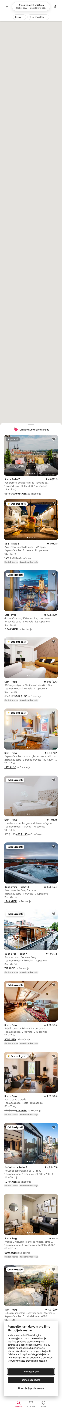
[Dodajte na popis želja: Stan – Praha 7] (53, 439)
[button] (21, 493)
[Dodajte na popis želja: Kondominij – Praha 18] (53, 846)
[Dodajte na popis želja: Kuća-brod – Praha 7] (53, 913)
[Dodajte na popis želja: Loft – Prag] (53, 574)
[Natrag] (7, 6)
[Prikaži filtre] (55, 6)
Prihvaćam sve (31, 1371)
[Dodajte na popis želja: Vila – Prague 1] (53, 503)
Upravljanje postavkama (31, 1388)
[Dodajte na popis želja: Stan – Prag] (53, 641)
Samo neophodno (31, 1380)
